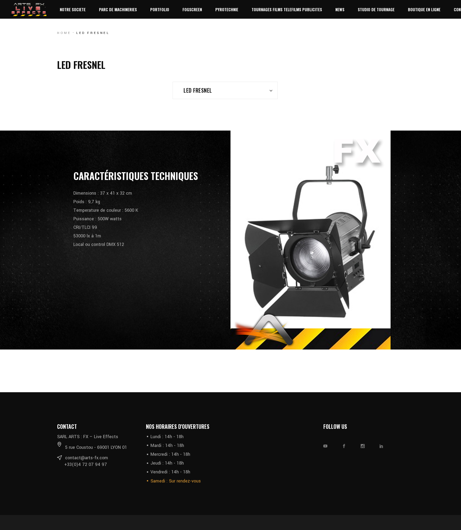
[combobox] (225, 90)
